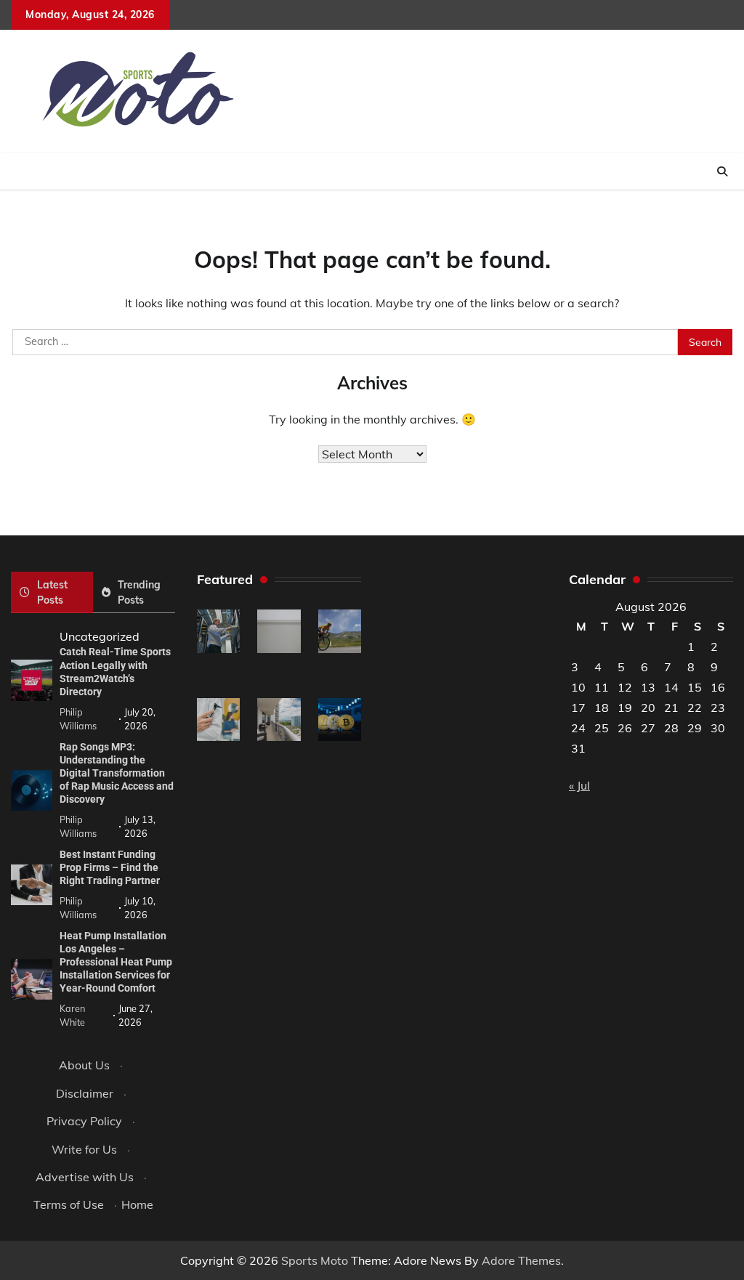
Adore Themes (521, 1260)
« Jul (579, 785)
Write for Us (84, 1149)
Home (137, 1204)
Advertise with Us (85, 1177)
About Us (84, 1065)
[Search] (722, 171)
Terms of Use (68, 1204)
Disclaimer (84, 1093)
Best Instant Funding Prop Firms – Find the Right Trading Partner (110, 867)
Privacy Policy (84, 1121)
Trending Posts (139, 592)
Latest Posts (52, 592)
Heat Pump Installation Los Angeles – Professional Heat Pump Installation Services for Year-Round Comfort (116, 962)
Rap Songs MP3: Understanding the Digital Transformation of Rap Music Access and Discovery (117, 773)
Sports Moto (314, 1260)
